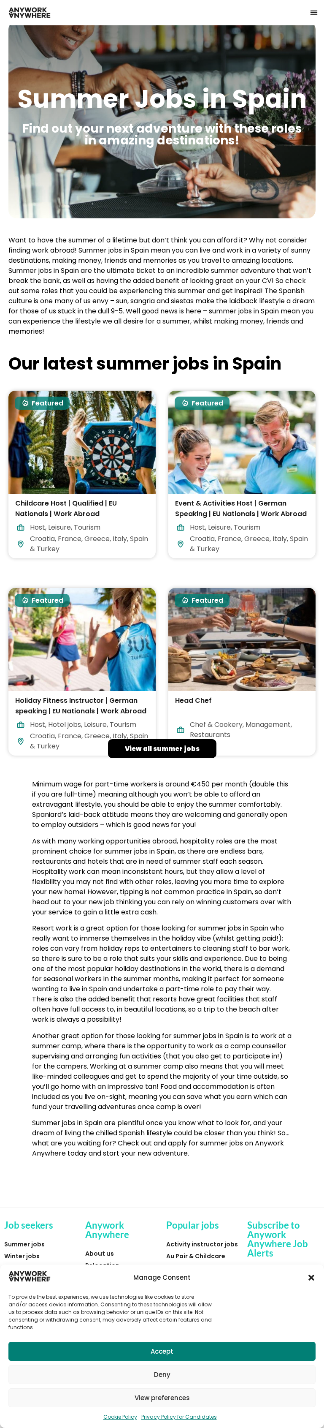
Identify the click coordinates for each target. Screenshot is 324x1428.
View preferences (162, 1397)
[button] (311, 1277)
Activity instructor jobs (202, 1244)
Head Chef (193, 700)
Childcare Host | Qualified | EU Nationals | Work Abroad (66, 508)
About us (99, 1253)
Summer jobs (24, 1244)
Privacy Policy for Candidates (179, 1416)
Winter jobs (22, 1256)
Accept (162, 1351)
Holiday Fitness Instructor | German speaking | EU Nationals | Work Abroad (80, 706)
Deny (162, 1374)
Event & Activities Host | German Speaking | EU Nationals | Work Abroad (241, 508)
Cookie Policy (120, 1416)
